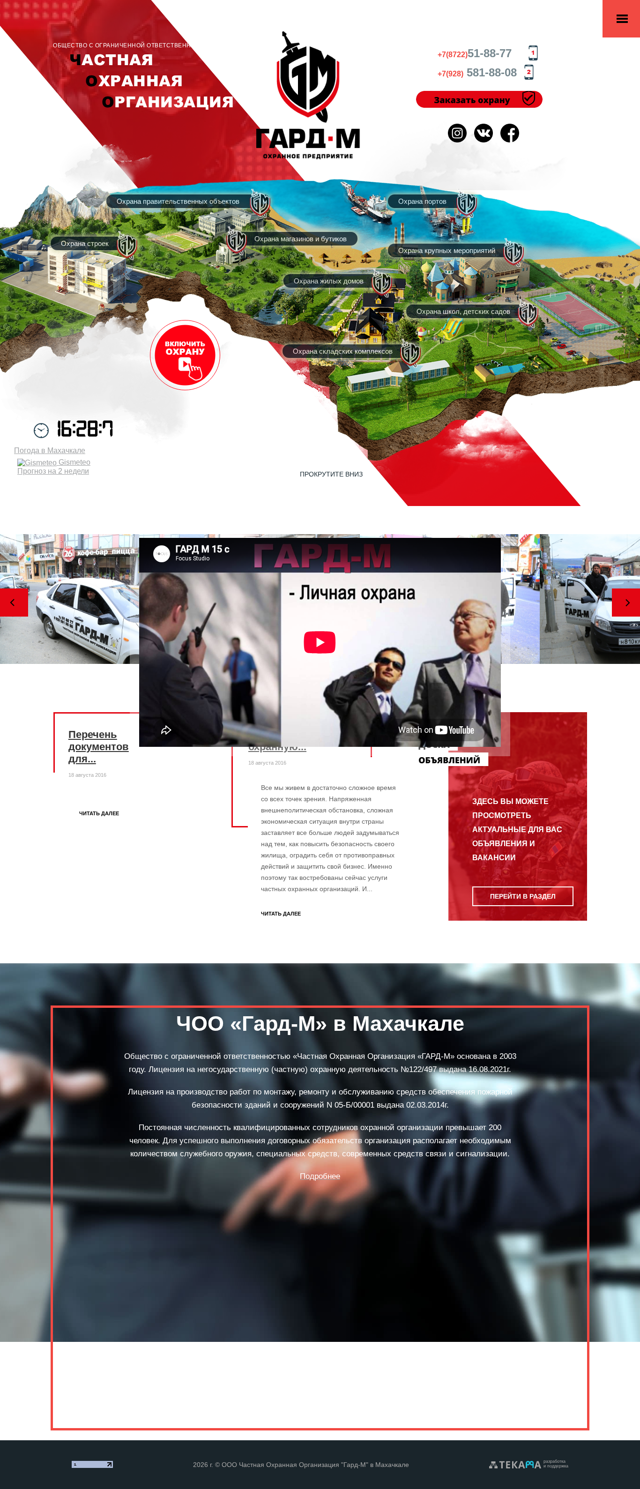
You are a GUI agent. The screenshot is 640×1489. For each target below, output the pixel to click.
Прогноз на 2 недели (53, 471)
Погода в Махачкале (49, 450)
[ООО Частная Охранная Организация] (308, 94)
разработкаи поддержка (555, 1463)
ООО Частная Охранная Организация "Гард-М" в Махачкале (315, 1464)
